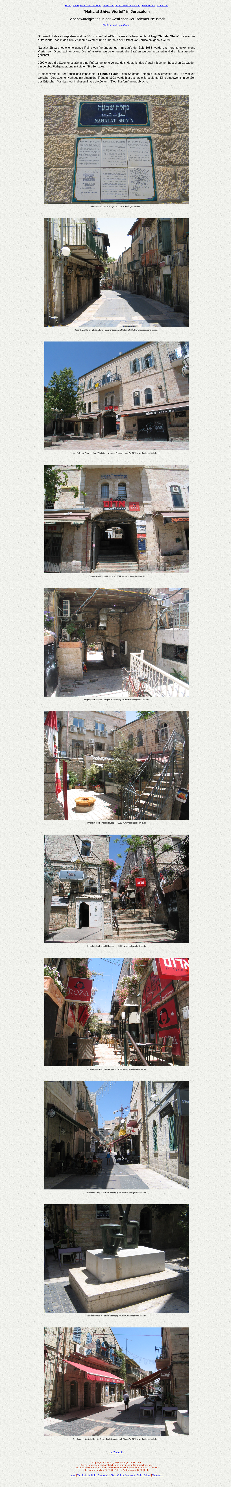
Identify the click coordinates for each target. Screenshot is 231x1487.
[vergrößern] (116, 202)
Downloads (108, 5)
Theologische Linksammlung (87, 5)
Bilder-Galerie (148, 5)
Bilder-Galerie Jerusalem (128, 5)
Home (68, 5)
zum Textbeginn (116, 1452)
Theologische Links (86, 1475)
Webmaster (162, 5)
